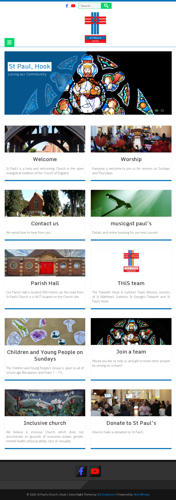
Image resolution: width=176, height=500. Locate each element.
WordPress (142, 494)
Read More (15, 79)
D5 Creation (106, 494)
